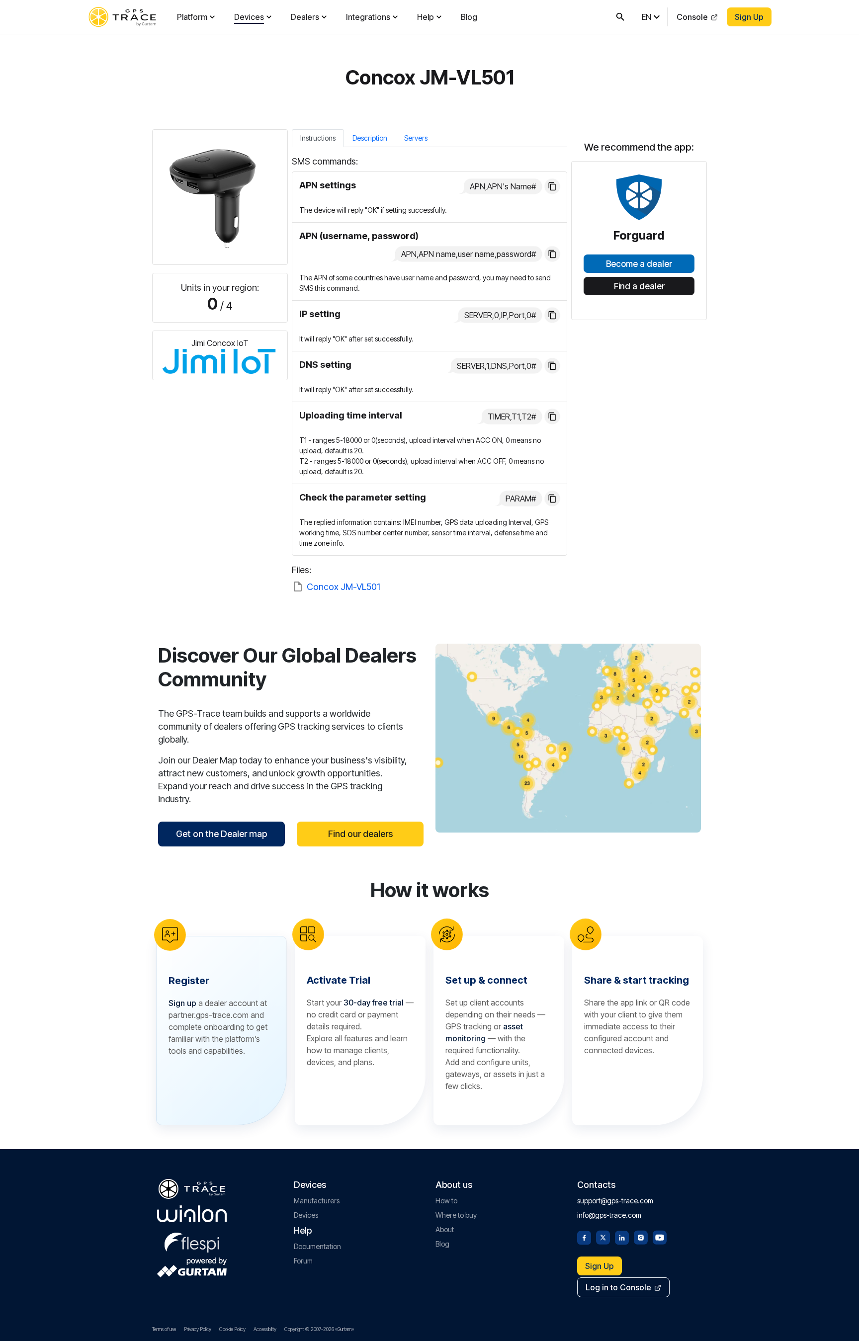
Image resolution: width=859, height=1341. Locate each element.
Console (692, 17)
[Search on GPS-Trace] (620, 16)
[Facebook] (584, 1237)
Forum (303, 1261)
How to (446, 1200)
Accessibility (265, 1329)
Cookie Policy (232, 1329)
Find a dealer (639, 286)
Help (425, 17)
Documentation (317, 1246)
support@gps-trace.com (615, 1200)
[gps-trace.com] (122, 17)
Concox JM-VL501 (343, 587)
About (444, 1229)
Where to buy (456, 1215)
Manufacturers (317, 1200)
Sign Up (749, 17)
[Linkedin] (622, 1237)
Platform (192, 17)
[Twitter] (603, 1237)
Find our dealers (360, 834)
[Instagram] (641, 1237)
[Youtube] (660, 1237)
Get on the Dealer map (221, 834)
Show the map (568, 738)
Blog (469, 17)
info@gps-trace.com (609, 1215)
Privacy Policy (197, 1329)
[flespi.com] (192, 1241)
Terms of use (164, 1329)
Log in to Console (618, 1287)
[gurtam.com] (192, 1214)
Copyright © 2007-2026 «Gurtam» (319, 1329)
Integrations (368, 17)
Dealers (305, 17)
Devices (249, 17)
